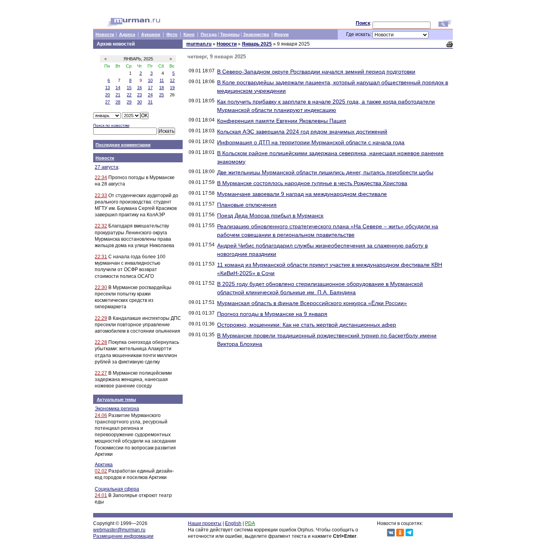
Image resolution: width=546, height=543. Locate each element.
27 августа (106, 167)
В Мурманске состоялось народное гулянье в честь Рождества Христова (312, 183)
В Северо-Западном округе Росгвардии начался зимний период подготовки (316, 71)
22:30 (101, 287)
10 (150, 80)
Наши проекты (204, 523)
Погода (209, 34)
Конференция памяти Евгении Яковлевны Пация (281, 121)
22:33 (101, 195)
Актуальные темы (116, 399)
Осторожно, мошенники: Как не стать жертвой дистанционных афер (306, 324)
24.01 (101, 495)
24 (150, 94)
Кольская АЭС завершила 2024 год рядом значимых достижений (302, 131)
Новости (105, 34)
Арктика (104, 464)
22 (129, 94)
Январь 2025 (257, 44)
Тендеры (229, 34)
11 (161, 80)
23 (139, 94)
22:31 (101, 257)
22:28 (101, 342)
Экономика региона (117, 408)
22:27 (101, 373)
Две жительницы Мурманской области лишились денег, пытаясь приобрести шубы (325, 172)
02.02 (101, 471)
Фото (171, 34)
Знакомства (256, 34)
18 (161, 87)
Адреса (127, 34)
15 (129, 87)
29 (129, 102)
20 (107, 94)
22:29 (101, 318)
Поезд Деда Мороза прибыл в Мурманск (270, 215)
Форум (281, 34)
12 (172, 80)
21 (118, 94)
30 (139, 102)
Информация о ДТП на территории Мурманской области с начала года (311, 142)
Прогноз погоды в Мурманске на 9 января (272, 314)
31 (150, 102)
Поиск (363, 23)
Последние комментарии (123, 144)
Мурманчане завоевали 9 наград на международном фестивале (302, 194)
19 (172, 87)
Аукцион (150, 34)
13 (107, 87)
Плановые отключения (247, 205)
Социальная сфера (117, 489)
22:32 (101, 226)
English (233, 523)
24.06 (101, 415)
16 (139, 87)
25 (161, 94)
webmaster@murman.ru (119, 530)
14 (118, 87)
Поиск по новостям (111, 125)
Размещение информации (123, 536)
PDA (250, 523)
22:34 (101, 177)
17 (150, 87)
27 (107, 102)
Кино (189, 34)
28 (118, 102)
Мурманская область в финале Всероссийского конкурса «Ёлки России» (312, 303)
